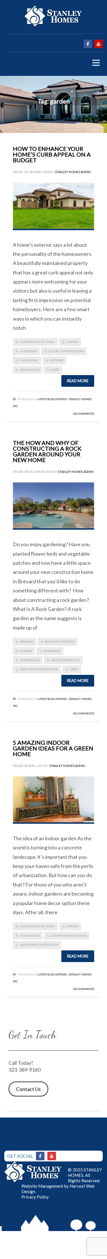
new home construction (39, 669)
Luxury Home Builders (66, 351)
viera (55, 369)
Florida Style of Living (37, 341)
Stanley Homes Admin (73, 172)
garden (72, 341)
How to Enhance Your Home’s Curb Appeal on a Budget (52, 154)
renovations (29, 369)
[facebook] (88, 44)
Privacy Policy (35, 1196)
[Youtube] (51, 1156)
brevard (26, 641)
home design (30, 660)
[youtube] (98, 44)
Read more (77, 380)
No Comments (83, 413)
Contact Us (28, 1089)
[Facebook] (40, 1156)
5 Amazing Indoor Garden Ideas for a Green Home (53, 748)
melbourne (29, 360)
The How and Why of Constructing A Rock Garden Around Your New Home (47, 451)
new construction (65, 660)
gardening (28, 351)
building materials (59, 641)
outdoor (56, 360)
